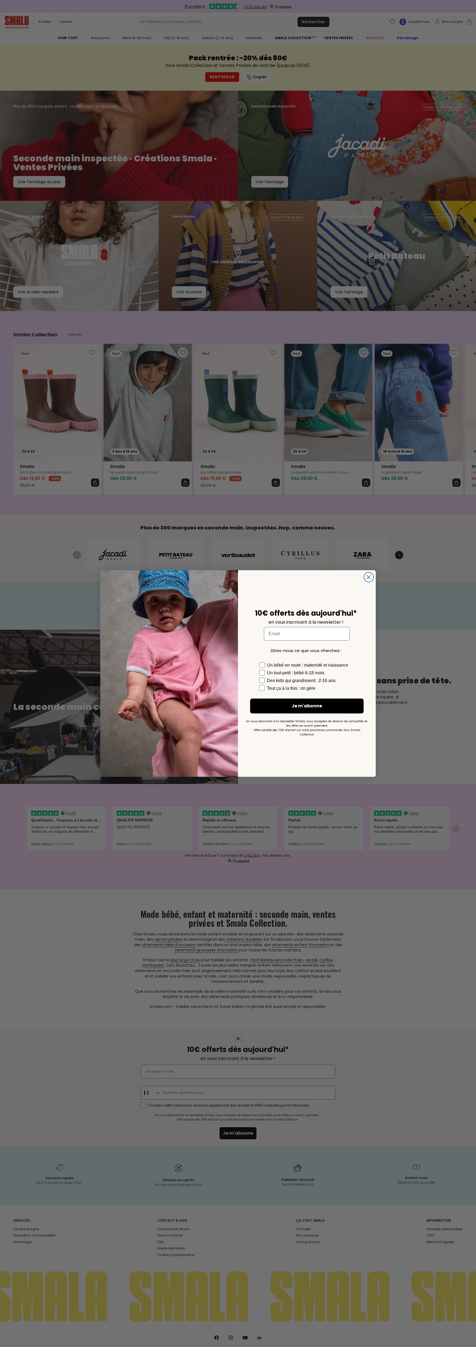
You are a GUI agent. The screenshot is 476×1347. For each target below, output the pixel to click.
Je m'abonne (307, 706)
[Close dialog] (369, 577)
